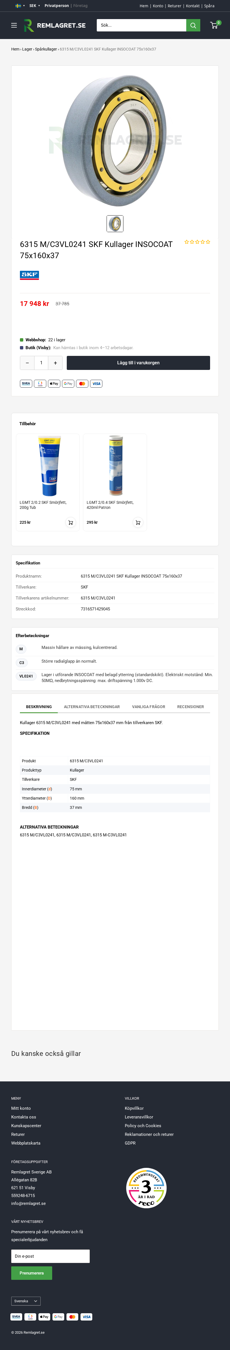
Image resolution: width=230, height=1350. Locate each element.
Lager (27, 49)
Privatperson (57, 5)
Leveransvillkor (139, 1117)
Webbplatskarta (25, 1143)
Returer (174, 5)
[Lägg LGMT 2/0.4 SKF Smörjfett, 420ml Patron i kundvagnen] (138, 522)
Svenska (21, 1301)
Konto (158, 5)
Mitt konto (21, 1108)
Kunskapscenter (26, 1125)
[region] (115, 488)
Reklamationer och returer (149, 1134)
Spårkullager (46, 49)
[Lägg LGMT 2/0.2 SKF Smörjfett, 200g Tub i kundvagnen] (70, 522)
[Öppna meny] (14, 25)
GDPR (130, 1143)
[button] (197, 241)
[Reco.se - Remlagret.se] (146, 1182)
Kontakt (193, 5)
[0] (214, 25)
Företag (80, 5)
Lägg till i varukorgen (138, 362)
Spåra (209, 5)
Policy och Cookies (143, 1125)
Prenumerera (32, 1273)
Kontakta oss (23, 1117)
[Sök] (193, 25)
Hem (144, 5)
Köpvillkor (134, 1108)
